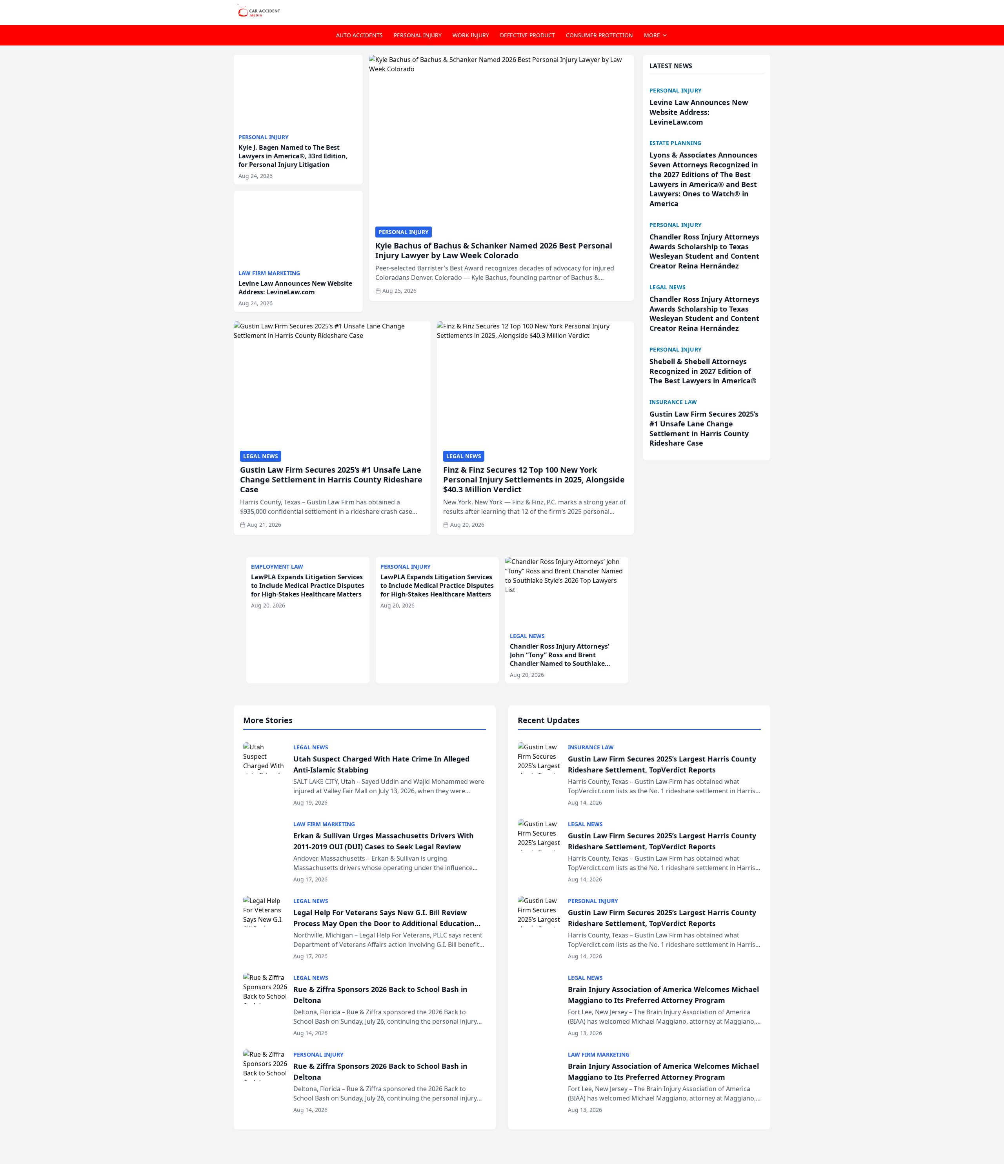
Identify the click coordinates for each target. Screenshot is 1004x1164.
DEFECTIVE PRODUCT (527, 35)
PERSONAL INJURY (418, 35)
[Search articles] (766, 11)
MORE (652, 35)
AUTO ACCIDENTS (359, 35)
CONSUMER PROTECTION (599, 35)
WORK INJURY (471, 35)
